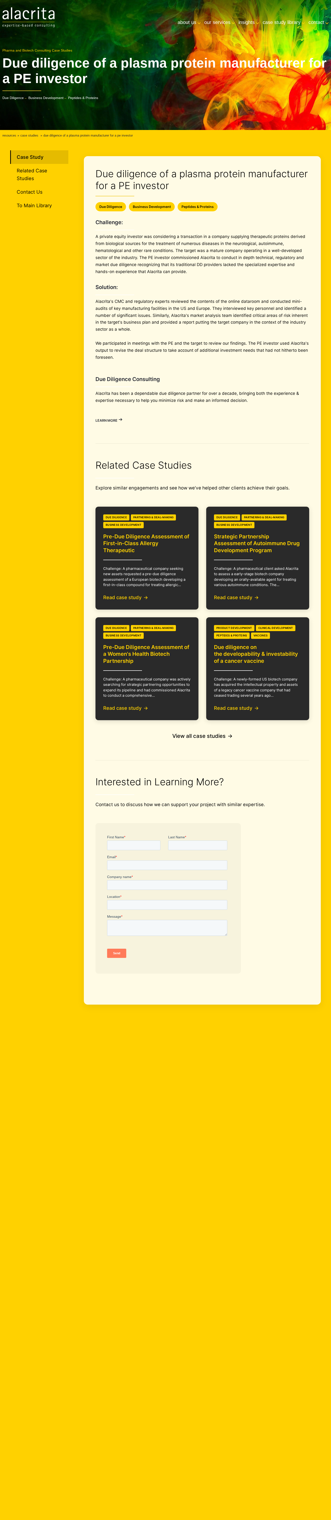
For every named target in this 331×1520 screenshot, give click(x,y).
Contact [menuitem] (316, 22)
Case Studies (29, 135)
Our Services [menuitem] (217, 22)
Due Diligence (13, 98)
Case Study (30, 157)
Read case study (122, 597)
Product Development (234, 628)
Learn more (106, 420)
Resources (9, 135)
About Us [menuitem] (187, 22)
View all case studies (199, 736)
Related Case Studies (32, 174)
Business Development (45, 98)
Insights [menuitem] (246, 22)
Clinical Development (275, 628)
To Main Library (34, 205)
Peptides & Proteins (83, 98)
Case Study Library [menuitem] (281, 22)
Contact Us (29, 192)
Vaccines (260, 635)
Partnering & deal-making (153, 517)
